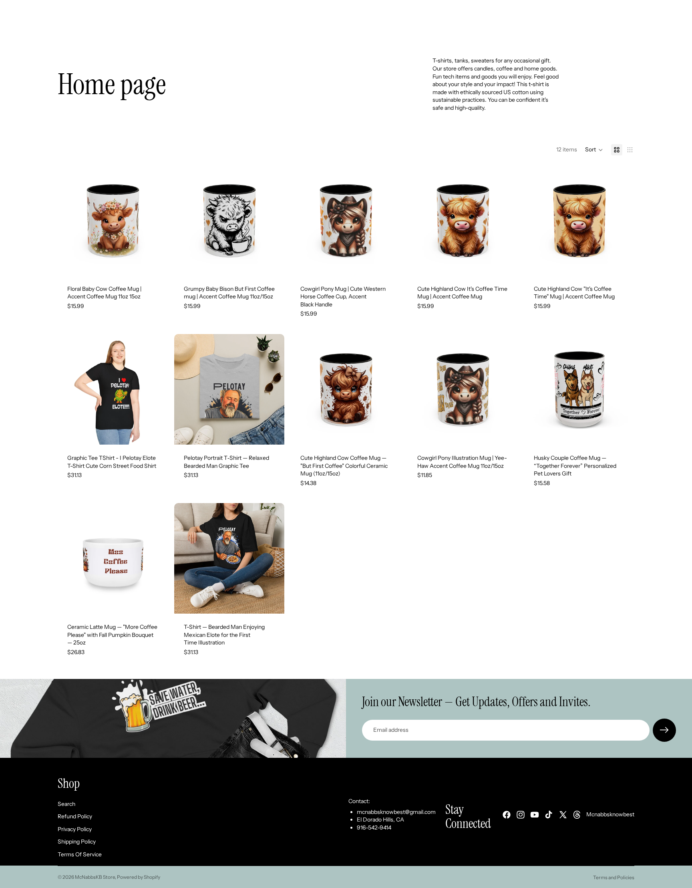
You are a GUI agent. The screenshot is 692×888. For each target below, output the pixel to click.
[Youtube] (534, 815)
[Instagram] (520, 815)
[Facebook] (506, 815)
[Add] (622, 263)
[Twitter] (563, 815)
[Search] (591, 31)
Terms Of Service (80, 854)
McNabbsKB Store (95, 877)
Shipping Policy (77, 841)
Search (66, 803)
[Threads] (577, 815)
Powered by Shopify (138, 877)
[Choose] (155, 263)
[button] (594, 150)
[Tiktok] (548, 815)
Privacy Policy (75, 829)
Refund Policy (75, 816)
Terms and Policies (613, 877)
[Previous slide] (70, 220)
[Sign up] (664, 730)
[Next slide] (156, 220)
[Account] (608, 31)
